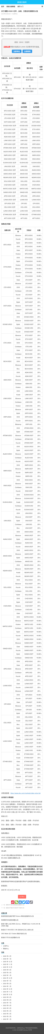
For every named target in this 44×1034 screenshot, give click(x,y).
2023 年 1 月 (7, 1019)
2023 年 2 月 (7, 1016)
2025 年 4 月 (7, 972)
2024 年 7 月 (7, 981)
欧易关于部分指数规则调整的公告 (15, 905)
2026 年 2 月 (7, 956)
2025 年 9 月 (7, 970)
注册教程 (27, 51)
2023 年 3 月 (7, 1014)
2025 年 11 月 (7, 964)
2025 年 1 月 (7, 975)
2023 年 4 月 (7, 1011)
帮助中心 (6, 949)
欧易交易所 (22, 2)
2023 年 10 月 (7, 994)
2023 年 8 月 (7, 1000)
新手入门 (20, 6)
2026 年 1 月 (7, 959)
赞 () (23, 896)
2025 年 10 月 (7, 967)
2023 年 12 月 (7, 989)
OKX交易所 (20, 1030)
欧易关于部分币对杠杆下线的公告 (15, 908)
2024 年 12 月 (7, 978)
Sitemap (25, 1030)
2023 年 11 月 (7, 992)
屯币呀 (30, 1030)
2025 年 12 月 (7, 962)
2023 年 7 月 (7, 1003)
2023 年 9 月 (7, 997)
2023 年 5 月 (7, 1008)
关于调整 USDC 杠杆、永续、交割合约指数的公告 (19, 11)
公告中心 (15, 14)
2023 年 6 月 (7, 1005)
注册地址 (16, 51)
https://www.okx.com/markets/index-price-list (25, 793)
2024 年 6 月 (7, 983)
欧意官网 (32, 1028)
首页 (2, 6)
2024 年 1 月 (7, 986)
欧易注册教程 (11, 6)
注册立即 (7, 47)
